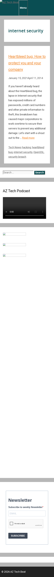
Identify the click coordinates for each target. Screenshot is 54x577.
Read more (28, 137)
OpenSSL (38, 152)
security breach (17, 156)
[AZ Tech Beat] (9, 2)
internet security (23, 152)
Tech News (14, 147)
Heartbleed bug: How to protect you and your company (27, 63)
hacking (26, 147)
